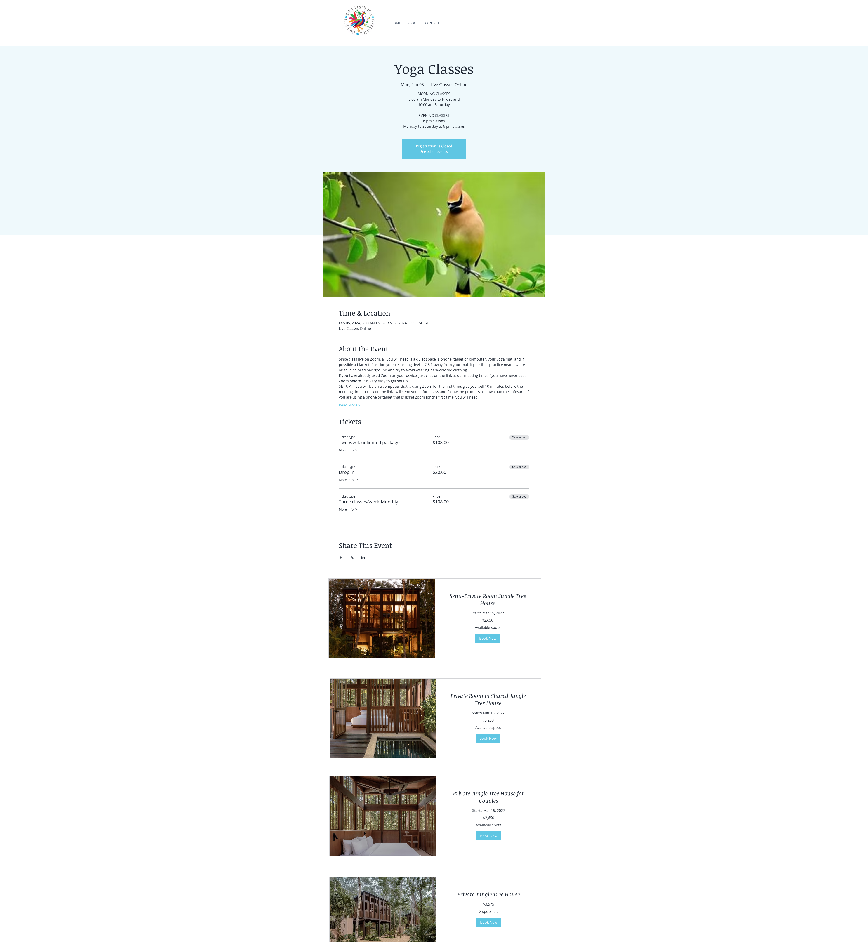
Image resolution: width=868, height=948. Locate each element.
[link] (487, 599)
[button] (487, 638)
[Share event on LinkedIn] (363, 557)
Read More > (349, 405)
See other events (434, 151)
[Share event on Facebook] (341, 557)
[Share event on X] (352, 557)
